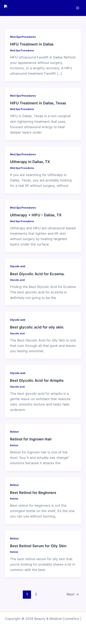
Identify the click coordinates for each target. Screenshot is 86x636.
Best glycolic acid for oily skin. (37, 327)
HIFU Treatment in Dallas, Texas (38, 103)
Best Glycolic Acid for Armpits (37, 380)
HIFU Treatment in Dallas (32, 44)
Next (73, 594)
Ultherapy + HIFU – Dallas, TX (36, 215)
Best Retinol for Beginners (33, 492)
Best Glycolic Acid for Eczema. (37, 274)
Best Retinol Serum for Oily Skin (38, 546)
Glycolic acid (17, 266)
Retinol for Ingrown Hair (31, 439)
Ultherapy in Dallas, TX (30, 161)
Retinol (14, 431)
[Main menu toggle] (77, 8)
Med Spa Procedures (23, 36)
